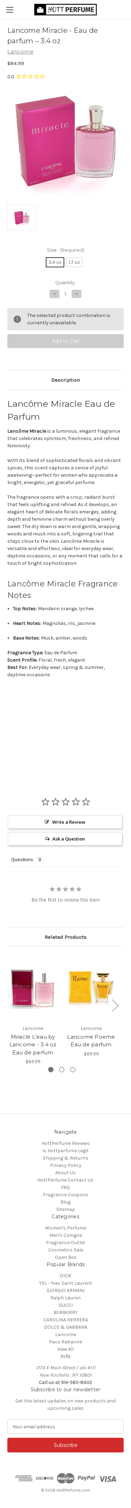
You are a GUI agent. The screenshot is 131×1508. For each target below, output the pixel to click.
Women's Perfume (65, 1228)
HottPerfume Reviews (66, 1143)
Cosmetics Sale (65, 1250)
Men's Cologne (65, 1235)
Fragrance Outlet (65, 1243)
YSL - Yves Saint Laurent (65, 1283)
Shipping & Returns (65, 1158)
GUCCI (66, 1305)
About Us (65, 1173)
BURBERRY (65, 1312)
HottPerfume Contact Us (65, 1180)
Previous (9, 1005)
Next (115, 1005)
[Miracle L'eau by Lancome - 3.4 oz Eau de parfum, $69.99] (32, 987)
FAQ (65, 1187)
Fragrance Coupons (65, 1195)
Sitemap (65, 1209)
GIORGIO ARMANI (65, 1290)
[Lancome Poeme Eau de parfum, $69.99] (91, 987)
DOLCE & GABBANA (65, 1327)
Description (65, 380)
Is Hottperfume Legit (65, 1151)
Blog (65, 1202)
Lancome (65, 1334)
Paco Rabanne (65, 1342)
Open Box (66, 1257)
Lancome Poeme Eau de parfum (91, 1040)
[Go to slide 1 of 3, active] (50, 1069)
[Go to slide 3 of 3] (72, 1069)
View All (65, 1349)
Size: (66, 250)
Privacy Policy (65, 1165)
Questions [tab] (22, 859)
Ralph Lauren (65, 1298)
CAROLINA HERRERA (65, 1320)
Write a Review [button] (68, 822)
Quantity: (65, 282)
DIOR (65, 1276)
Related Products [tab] (66, 937)
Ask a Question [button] (68, 839)
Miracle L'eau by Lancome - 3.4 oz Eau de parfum (33, 1044)
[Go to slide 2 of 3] (61, 1069)
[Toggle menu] (9, 9)
